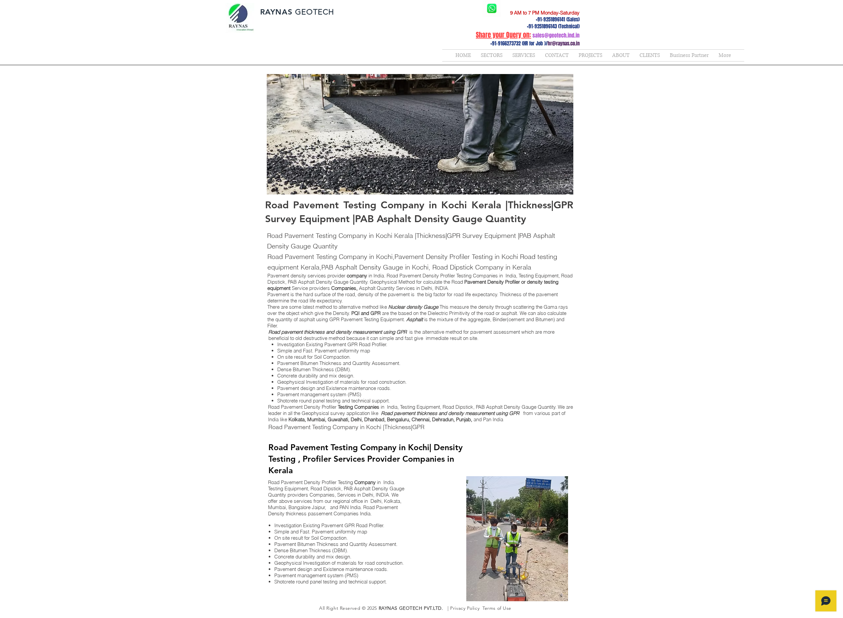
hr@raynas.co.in (564, 43)
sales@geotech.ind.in (556, 35)
